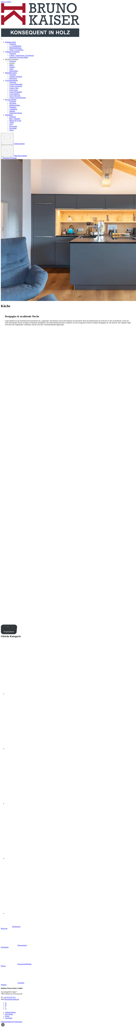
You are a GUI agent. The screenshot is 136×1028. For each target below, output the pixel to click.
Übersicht (12, 44)
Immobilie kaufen (11, 73)
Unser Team (13, 90)
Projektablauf (9, 632)
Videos (11, 122)
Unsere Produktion (15, 92)
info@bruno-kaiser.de (11, 999)
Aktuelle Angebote (15, 76)
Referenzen (13, 78)
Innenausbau (13, 71)
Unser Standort (14, 94)
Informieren (9, 115)
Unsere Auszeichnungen (17, 98)
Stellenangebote (14, 105)
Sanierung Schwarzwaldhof (18, 57)
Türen (11, 69)
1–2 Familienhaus (15, 46)
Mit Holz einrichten (11, 59)
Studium (12, 111)
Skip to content (6, 2)
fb (5, 1005)
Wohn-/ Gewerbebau (16, 50)
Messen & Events (15, 120)
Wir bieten (12, 103)
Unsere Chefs (13, 88)
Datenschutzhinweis (7, 1022)
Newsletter (13, 128)
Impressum (18, 1022)
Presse (11, 130)
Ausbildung (13, 109)
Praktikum (12, 107)
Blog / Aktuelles (14, 119)
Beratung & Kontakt (10, 158)
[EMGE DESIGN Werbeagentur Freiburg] (3, 1026)
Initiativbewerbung (15, 113)
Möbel (11, 65)
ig (5, 1003)
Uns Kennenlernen (11, 80)
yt (5, 1009)
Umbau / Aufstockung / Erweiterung (21, 55)
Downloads (13, 126)
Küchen (12, 63)
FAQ (11, 124)
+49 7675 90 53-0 (9, 997)
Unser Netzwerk (14, 96)
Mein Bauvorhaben (20, 156)
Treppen (12, 67)
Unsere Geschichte (15, 86)
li (5, 1007)
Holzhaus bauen (10, 42)
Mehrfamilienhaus (15, 48)
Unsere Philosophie (15, 84)
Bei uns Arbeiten (10, 99)
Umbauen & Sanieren (12, 52)
